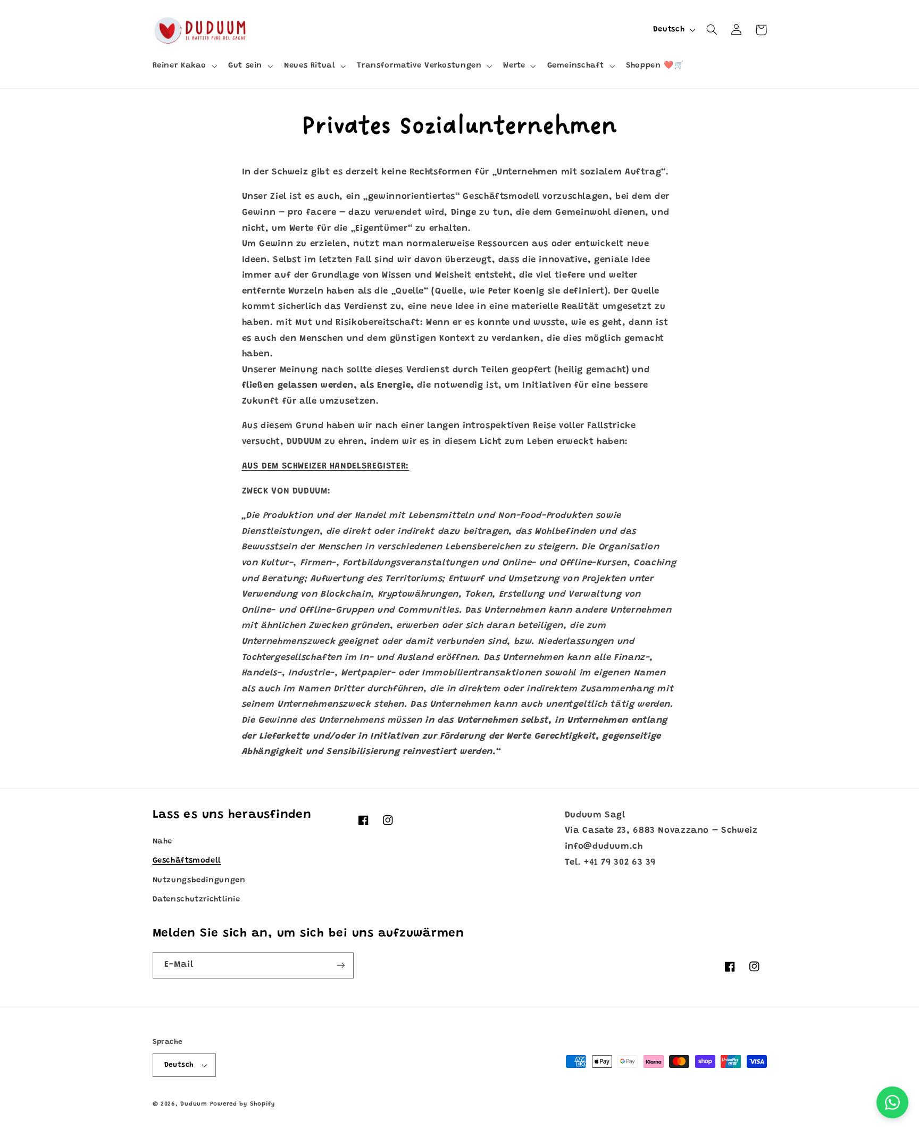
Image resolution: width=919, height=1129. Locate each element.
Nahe (163, 842)
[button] (184, 66)
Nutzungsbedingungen (199, 880)
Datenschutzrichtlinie (196, 900)
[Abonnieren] (340, 965)
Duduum (193, 1104)
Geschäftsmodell (187, 861)
